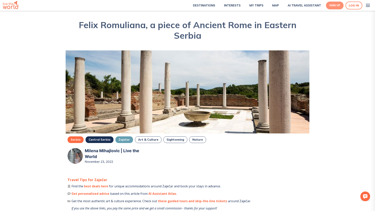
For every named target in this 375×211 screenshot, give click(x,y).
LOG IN (354, 5)
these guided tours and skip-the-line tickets (192, 201)
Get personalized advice (90, 193)
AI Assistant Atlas (162, 193)
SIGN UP (334, 5)
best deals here (96, 186)
